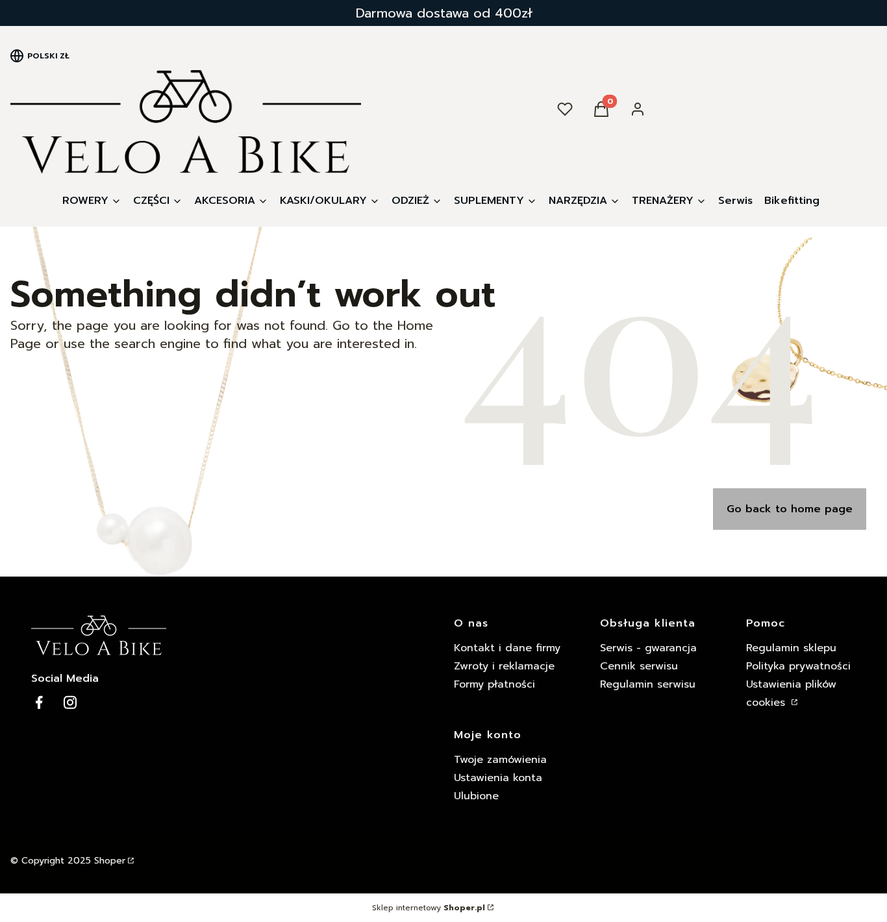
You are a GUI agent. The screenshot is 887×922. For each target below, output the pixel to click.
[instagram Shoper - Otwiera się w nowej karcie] (70, 702)
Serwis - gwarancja (648, 648)
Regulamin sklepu (791, 648)
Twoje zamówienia (500, 759)
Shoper (109, 860)
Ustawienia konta (498, 778)
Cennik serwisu (639, 666)
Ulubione (476, 796)
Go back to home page (790, 509)
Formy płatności (494, 684)
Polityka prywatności (798, 666)
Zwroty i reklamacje (504, 666)
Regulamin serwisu (647, 684)
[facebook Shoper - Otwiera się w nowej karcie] (39, 702)
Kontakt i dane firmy (507, 648)
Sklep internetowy (428, 908)
